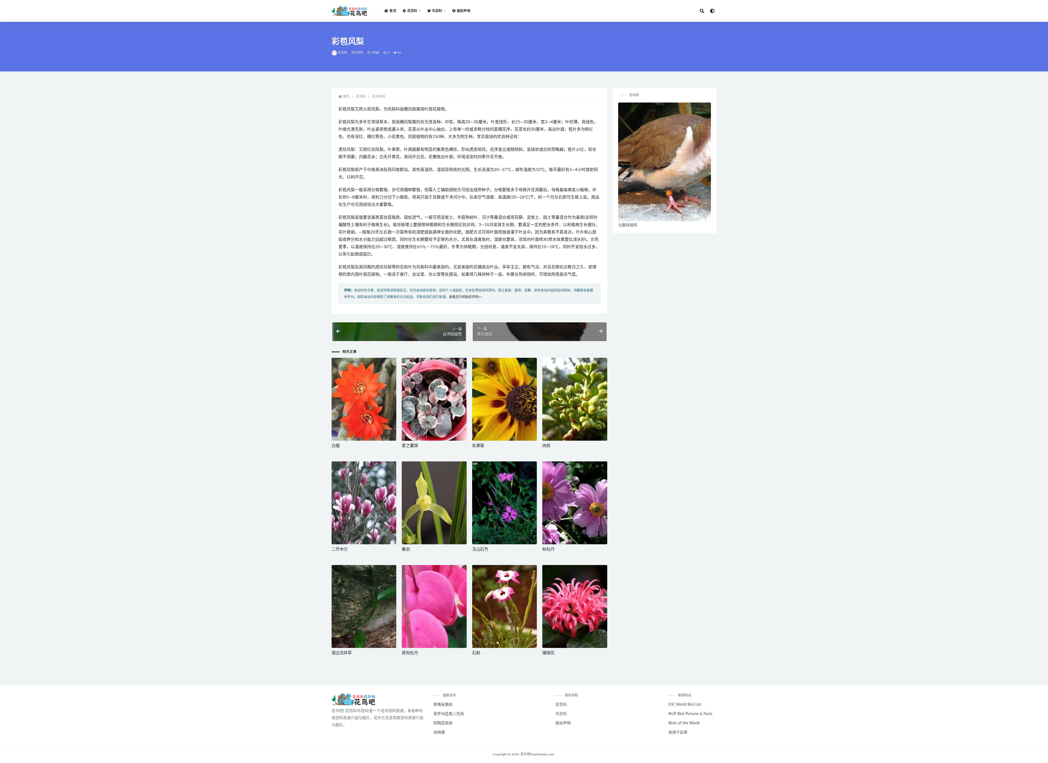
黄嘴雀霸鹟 (442, 705)
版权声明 (463, 11)
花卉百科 (357, 52)
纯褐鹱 (439, 732)
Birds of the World (683, 723)
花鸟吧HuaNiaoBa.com (537, 754)
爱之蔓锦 (410, 446)
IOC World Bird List (684, 705)
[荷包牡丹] (434, 606)
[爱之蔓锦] (434, 399)
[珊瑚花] (574, 606)
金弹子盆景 (677, 732)
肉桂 (546, 446)
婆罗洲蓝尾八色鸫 (448, 714)
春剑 (406, 549)
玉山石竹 (480, 549)
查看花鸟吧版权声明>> (465, 297)
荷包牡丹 (410, 653)
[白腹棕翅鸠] (664, 162)
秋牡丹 (548, 549)
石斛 (476, 653)
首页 (392, 11)
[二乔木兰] (364, 502)
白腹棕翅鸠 (627, 225)
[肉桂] (574, 399)
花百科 (361, 96)
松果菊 (478, 446)
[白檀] (364, 399)
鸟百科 (561, 714)
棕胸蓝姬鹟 (442, 723)
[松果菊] (504, 399)
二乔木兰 (340, 549)
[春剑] (434, 502)
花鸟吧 (342, 52)
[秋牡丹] (574, 502)
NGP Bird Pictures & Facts (690, 714)
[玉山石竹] (504, 502)
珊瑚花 (548, 653)
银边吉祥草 (342, 653)
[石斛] (504, 606)
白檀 (336, 446)
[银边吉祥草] (364, 606)
